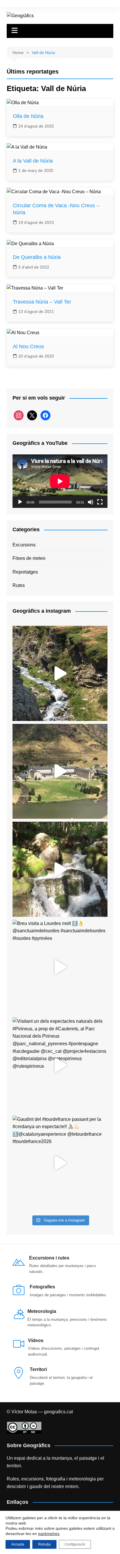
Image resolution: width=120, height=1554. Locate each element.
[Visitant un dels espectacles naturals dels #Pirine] (60, 1065)
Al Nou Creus (28, 346)
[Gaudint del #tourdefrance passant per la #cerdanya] (60, 1163)
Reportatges (25, 571)
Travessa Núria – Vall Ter (42, 302)
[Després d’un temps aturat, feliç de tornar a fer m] (60, 771)
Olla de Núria (28, 116)
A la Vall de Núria (33, 161)
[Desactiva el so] (90, 502)
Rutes (19, 585)
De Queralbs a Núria (37, 257)
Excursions (24, 544)
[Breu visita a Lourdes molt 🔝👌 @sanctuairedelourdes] (60, 967)
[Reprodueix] (20, 502)
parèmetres (48, 1533)
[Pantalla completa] (100, 502)
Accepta (17, 1544)
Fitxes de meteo (29, 558)
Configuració (75, 1544)
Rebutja (44, 1544)
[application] (60, 481)
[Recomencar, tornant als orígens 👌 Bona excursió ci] (60, 673)
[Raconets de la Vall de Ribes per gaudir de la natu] (60, 869)
